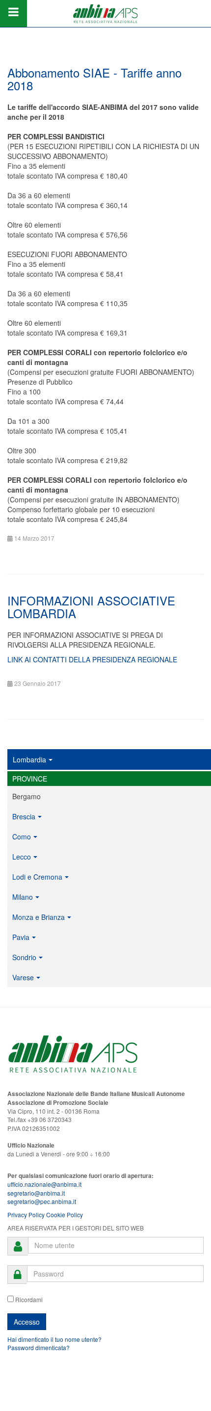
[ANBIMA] (105, 13)
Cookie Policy (64, 1214)
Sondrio (24, 957)
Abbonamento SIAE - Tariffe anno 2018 (94, 79)
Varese (23, 977)
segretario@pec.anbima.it (41, 1201)
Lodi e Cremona (37, 877)
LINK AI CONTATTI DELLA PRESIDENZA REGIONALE (92, 659)
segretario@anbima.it (36, 1193)
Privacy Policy (26, 1214)
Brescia (23, 816)
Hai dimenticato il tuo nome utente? (54, 1339)
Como (21, 836)
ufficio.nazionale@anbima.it (44, 1184)
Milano (22, 897)
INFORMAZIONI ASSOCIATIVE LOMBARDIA (91, 607)
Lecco (21, 857)
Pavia (20, 937)
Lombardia (29, 759)
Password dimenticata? (38, 1347)
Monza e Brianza (38, 917)
